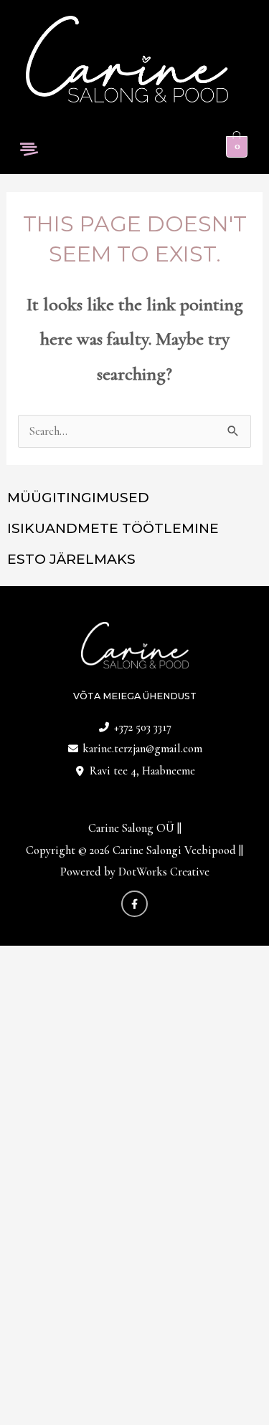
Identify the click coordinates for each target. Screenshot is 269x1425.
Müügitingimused (78, 497)
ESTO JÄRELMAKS (71, 559)
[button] (28, 150)
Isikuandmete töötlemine (113, 528)
